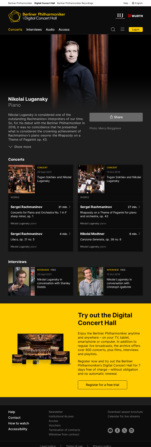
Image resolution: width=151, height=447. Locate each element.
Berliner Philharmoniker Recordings (75, 3)
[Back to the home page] (36, 16)
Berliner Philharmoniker (20, 3)
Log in (135, 29)
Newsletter (56, 411)
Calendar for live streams (124, 416)
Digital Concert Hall (44, 3)
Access (64, 29)
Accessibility (17, 429)
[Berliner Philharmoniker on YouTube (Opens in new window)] (110, 430)
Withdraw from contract (64, 434)
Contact (14, 418)
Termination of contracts (64, 429)
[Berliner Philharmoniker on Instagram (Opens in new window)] (131, 430)
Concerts (15, 29)
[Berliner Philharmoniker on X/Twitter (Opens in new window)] (124, 430)
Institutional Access (61, 416)
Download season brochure (125, 411)
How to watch (18, 423)
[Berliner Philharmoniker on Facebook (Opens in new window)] (117, 430)
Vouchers (55, 425)
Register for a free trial (102, 385)
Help (125, 3)
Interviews (34, 29)
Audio (50, 29)
